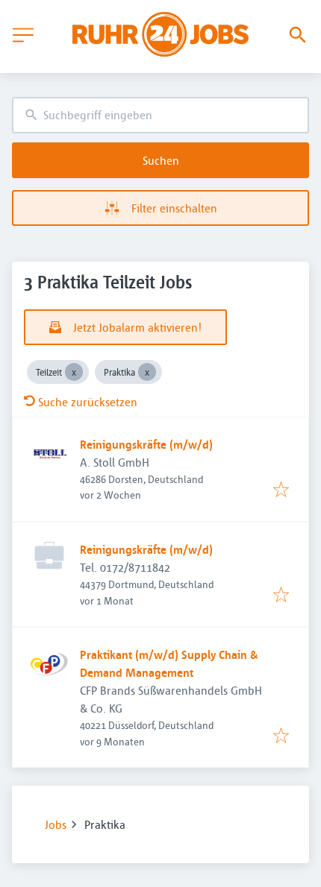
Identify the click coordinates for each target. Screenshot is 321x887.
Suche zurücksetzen (87, 401)
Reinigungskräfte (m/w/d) (146, 444)
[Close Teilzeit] (74, 372)
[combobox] (160, 115)
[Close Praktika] (147, 372)
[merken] (281, 490)
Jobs (55, 824)
